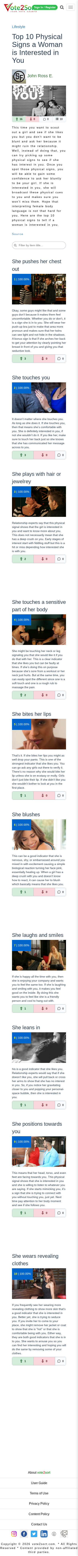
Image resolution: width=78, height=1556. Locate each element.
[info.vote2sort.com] (54, 1533)
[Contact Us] (64, 1533)
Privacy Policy (39, 1503)
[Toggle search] (61, 7)
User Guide (39, 1483)
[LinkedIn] (44, 1533)
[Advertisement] (39, 584)
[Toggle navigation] (70, 7)
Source (17, 234)
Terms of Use (39, 1493)
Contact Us (39, 1524)
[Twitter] (34, 1533)
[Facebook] (24, 1533)
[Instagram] (14, 1533)
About (39, 1472)
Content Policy (39, 1514)
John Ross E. (40, 75)
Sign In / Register (45, 7)
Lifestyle (18, 27)
